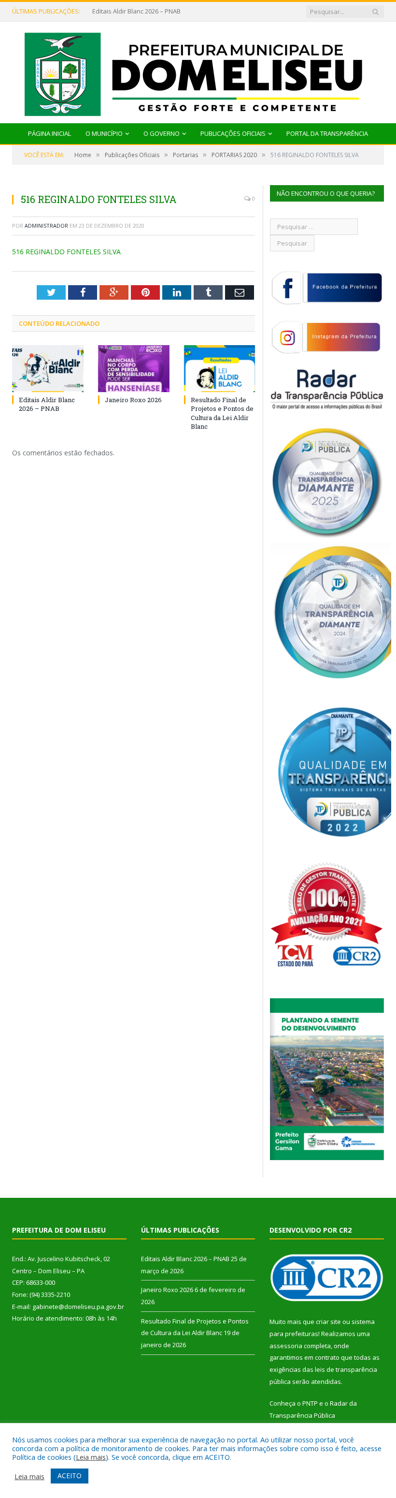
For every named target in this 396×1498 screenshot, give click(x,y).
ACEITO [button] (69, 1475)
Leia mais (91, 1457)
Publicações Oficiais (233, 133)
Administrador (46, 225)
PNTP (310, 1403)
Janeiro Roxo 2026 (118, 11)
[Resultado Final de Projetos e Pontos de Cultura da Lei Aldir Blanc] (219, 368)
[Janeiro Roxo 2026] (134, 368)
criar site (328, 1321)
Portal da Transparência (327, 133)
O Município (104, 133)
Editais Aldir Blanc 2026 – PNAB (47, 404)
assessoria (285, 1345)
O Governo (161, 133)
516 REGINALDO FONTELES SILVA (66, 251)
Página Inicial (49, 133)
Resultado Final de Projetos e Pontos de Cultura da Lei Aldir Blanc (222, 413)
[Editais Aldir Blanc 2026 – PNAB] (48, 368)
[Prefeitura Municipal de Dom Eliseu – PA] (198, 70)
